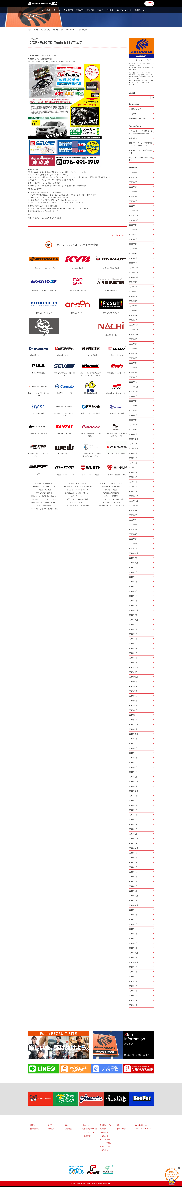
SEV (29, 214)
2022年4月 (133, 420)
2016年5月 (133, 758)
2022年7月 (133, 406)
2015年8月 (133, 800)
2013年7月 (133, 919)
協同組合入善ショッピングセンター (77, 493)
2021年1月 (133, 491)
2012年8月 (133, 972)
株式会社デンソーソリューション (44, 499)
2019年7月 (133, 577)
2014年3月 (133, 881)
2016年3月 (133, 767)
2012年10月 (133, 962)
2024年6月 (133, 296)
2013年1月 (133, 948)
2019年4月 (133, 591)
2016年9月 (133, 739)
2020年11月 (133, 501)
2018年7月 (133, 634)
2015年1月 (133, 834)
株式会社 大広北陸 (44, 490)
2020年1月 (133, 548)
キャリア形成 (106, 1143)
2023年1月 (133, 377)
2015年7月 (133, 805)
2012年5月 (133, 986)
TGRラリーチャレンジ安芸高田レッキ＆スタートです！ (141, 144)
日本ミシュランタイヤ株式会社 (78, 506)
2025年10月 (133, 220)
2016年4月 (133, 762)
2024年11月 (133, 272)
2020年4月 (133, 534)
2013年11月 (133, 900)
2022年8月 (133, 401)
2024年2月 (133, 315)
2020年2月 (133, 544)
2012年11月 (133, 957)
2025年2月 (133, 258)
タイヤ (40, 10)
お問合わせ (139, 10)
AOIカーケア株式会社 (77, 502)
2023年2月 (133, 372)
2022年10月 (133, 391)
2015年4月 (133, 820)
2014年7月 (133, 862)
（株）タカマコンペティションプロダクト (78, 487)
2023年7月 (133, 349)
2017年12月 (133, 667)
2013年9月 (133, 910)
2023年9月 (133, 339)
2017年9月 (133, 682)
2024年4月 (133, 306)
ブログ (100, 10)
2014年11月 (133, 843)
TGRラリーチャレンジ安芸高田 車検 (141, 151)
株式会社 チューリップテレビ (78, 490)
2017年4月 (133, 705)
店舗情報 (90, 10)
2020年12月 (133, 496)
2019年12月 (133, 553)
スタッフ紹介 (106, 1139)
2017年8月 (133, 686)
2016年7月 (133, 748)
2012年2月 (133, 1000)
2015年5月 (133, 815)
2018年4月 (133, 648)
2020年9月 (133, 510)
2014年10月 (133, 848)
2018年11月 (133, 615)
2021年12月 (133, 439)
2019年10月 (133, 563)
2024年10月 (133, 277)
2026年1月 (133, 206)
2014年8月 (133, 858)
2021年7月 (133, 463)
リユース (57, 10)
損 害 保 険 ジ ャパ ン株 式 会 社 (111, 483)
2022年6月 (133, 410)
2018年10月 (133, 620)
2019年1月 (133, 605)
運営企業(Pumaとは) (90, 1129)
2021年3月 (133, 482)
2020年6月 (133, 525)
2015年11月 (133, 786)
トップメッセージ (90, 1132)
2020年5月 (133, 529)
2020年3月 (133, 539)
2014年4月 (133, 877)
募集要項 (104, 1150)
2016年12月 (133, 724)
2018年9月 (133, 624)
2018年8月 (133, 629)
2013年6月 (133, 924)
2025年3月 (133, 253)
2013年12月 (133, 896)
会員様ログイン (106, 1125)
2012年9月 (133, 967)
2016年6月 (133, 753)
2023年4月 (133, 363)
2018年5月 (133, 643)
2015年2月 (133, 829)
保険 (118, 1125)
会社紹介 (104, 1136)
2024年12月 (133, 268)
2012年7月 (133, 976)
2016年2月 (133, 772)
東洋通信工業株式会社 (111, 493)
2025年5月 (133, 244)
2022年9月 (133, 396)
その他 (133, 114)
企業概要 (87, 1136)
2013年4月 (133, 934)
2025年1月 (133, 263)
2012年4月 (133, 991)
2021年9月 (133, 453)
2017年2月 (133, 715)
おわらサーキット (77, 496)
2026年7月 (133, 177)
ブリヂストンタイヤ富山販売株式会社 (44, 509)
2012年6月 (133, 981)
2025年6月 (133, 239)
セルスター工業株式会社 (111, 487)
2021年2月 (133, 487)
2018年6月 (133, 639)
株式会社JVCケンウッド (77, 483)
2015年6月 (133, 810)
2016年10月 (133, 734)
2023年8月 (133, 344)
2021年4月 (133, 477)
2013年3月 (133, 938)
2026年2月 (133, 201)
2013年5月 (133, 929)
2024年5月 (133, 301)
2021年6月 (133, 467)
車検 (48, 10)
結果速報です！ (135, 138)
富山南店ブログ (135, 109)
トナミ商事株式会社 (44, 506)
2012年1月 (133, 1005)
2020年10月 (133, 506)
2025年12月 (133, 211)
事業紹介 (104, 1132)
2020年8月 (133, 515)
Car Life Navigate (124, 10)
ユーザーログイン (149, 4)
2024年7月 (133, 291)
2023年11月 (133, 330)
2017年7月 (133, 691)
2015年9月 (133, 796)
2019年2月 (133, 601)
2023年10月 (133, 334)
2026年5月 (133, 187)
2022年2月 (133, 429)
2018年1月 (133, 663)
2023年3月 (133, 368)
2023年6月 (133, 353)
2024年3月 (133, 311)
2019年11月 (133, 558)
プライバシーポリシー (142, 1129)
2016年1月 (133, 777)
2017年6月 (133, 696)
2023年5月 (133, 358)
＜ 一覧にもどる (118, 235)
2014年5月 (133, 872)
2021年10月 (133, 448)
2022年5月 (133, 415)
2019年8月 (133, 572)
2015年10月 (133, 791)
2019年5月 (133, 586)
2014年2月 (133, 886)
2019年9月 (133, 567)
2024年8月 (133, 287)
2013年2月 (133, 943)
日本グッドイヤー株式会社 (111, 502)
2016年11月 (133, 729)
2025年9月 (133, 225)
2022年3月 (133, 425)
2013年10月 (133, 905)
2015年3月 (133, 824)
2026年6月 (133, 182)
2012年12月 (133, 953)
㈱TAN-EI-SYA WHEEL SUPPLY (44, 502)
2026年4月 (133, 192)
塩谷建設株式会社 (111, 490)
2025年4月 (133, 249)
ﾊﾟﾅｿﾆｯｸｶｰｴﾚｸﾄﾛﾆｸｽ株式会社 (77, 499)
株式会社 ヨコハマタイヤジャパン (111, 506)
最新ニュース (35, 1125)
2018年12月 (133, 610)
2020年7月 (133, 520)
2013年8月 (133, 915)
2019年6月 (133, 582)
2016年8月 (133, 743)
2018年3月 (133, 653)
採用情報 (109, 10)
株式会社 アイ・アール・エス (44, 487)
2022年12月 (133, 382)
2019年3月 (133, 596)
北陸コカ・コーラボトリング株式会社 (44, 496)
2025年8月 (133, 230)
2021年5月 (133, 472)
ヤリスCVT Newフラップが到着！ (141, 159)
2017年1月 (133, 720)
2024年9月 (133, 282)
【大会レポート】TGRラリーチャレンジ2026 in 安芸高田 (141, 132)
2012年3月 (133, 996)
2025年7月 (133, 234)
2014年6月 (133, 867)
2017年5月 (133, 701)
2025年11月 (133, 215)
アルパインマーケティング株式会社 (111, 499)
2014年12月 (133, 839)
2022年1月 (133, 434)
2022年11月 (133, 387)
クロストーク (106, 1147)
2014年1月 (133, 891)
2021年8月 (133, 458)
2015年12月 (133, 781)
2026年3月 (133, 196)
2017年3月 (133, 710)
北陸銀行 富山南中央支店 (44, 483)
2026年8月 (133, 173)
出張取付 (80, 10)
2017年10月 (133, 677)
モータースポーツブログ (138, 118)
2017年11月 (133, 672)
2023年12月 (133, 325)
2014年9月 (133, 853)
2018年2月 (133, 658)
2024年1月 (133, 320)
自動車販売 (68, 10)
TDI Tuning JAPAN (35, 189)
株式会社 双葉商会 (111, 496)
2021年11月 (133, 444)
